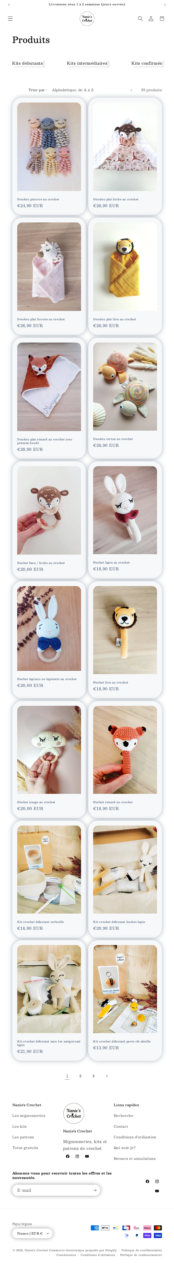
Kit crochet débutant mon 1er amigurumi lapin (49, 1043)
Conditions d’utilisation (98, 1255)
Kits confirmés (146, 63)
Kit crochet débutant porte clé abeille (122, 1041)
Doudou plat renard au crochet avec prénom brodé (44, 441)
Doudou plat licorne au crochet (41, 319)
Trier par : (37, 90)
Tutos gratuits (25, 1147)
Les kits (19, 1126)
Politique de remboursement (141, 1255)
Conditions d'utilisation (135, 1137)
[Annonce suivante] (165, 4)
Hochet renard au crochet (113, 802)
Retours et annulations (135, 1158)
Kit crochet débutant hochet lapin (119, 922)
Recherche (123, 1115)
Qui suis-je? (125, 1147)
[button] (10, 18)
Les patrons (23, 1137)
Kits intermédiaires (87, 63)
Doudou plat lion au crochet (114, 319)
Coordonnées (66, 1255)
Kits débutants (27, 63)
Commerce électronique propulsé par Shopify (83, 1250)
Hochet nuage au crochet (36, 802)
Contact (121, 1126)
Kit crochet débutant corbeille (40, 922)
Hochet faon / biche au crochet (41, 563)
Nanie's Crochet (36, 1250)
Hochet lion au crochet (110, 683)
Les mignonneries (28, 1115)
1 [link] (67, 1076)
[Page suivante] (106, 1076)
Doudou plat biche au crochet (116, 199)
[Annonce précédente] (9, 4)
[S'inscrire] (94, 1190)
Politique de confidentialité (142, 1250)
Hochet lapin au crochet (111, 562)
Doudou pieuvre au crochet (38, 199)
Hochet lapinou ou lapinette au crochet (47, 679)
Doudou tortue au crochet (113, 439)
